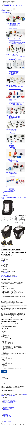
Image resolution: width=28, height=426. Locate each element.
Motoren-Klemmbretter (11, 85)
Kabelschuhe (11, 188)
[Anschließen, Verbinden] (15, 185)
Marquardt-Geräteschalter (11, 143)
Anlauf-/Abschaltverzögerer (15, 174)
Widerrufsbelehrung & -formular (10, 401)
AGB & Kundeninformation (9, 400)
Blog (4, 192)
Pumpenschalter (9, 159)
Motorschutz (8, 115)
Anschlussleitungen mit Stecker (15, 104)
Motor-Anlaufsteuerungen (11, 172)
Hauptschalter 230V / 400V (15, 40)
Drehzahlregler (12, 176)
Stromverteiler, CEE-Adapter (15, 103)
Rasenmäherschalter (13, 26)
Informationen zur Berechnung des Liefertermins (14, 395)
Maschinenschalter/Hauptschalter (13, 38)
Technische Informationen (8, 191)
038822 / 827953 (7, 416)
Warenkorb (3, 10)
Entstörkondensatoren (13, 73)
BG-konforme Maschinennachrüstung (17, 42)
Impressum (5, 414)
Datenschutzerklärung (8, 402)
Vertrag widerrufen (7, 421)
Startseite (2, 197)
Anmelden (5, 195)
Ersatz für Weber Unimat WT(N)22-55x (17, 56)
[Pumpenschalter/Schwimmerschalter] (15, 158)
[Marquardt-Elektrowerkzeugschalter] (15, 128)
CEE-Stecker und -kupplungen (15, 100)
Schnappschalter (12, 148)
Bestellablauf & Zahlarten (8, 407)
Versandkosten (6, 409)
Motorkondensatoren (10, 69)
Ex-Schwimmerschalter (14, 161)
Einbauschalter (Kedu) (13, 58)
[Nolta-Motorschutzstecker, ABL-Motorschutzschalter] (15, 114)
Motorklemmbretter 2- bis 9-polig (16, 86)
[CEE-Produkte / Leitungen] (15, 98)
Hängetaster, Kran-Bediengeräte (15, 43)
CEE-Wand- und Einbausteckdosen (16, 102)
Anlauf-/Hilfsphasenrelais (14, 74)
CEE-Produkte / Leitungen (11, 99)
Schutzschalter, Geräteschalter (12, 54)
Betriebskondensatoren (13, 71)
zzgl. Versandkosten (5, 272)
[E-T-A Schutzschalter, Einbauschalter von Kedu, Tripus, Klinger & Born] (15, 53)
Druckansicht (14, 276)
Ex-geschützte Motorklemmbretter (16, 87)
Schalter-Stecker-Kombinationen (13, 23)
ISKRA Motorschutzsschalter (15, 118)
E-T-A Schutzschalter (13, 55)
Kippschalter (11, 145)
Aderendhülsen (12, 190)
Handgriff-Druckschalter (14, 130)
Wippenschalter (12, 133)
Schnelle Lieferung (7, 4)
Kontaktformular (6, 415)
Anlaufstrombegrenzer (13, 173)
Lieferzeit (3, 275)
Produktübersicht (7, 12)
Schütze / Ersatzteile (13, 28)
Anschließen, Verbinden (11, 186)
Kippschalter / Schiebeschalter (15, 132)
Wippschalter (11, 146)
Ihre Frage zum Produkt (6, 276)
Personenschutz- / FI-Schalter (15, 59)
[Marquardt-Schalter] (15, 142)
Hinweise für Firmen (7, 408)
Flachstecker (11, 189)
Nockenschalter (12, 41)
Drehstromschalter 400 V (14, 24)
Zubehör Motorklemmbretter (15, 89)
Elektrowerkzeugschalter (11, 129)
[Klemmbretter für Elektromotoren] (15, 84)
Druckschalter (12, 147)
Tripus (4, 261)
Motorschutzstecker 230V (14, 117)
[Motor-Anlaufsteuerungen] (15, 171)
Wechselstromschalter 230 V (15, 25)
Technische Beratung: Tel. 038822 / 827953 (12, 5)
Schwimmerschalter (13, 160)
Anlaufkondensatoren (13, 72)
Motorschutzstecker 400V (14, 116)
